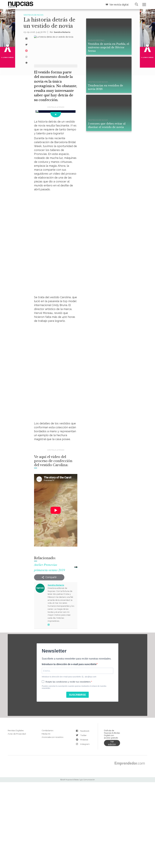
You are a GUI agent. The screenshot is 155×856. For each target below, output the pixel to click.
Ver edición (112, 708)
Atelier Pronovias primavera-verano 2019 (52, 538)
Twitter (83, 701)
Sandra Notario (60, 31)
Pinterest (84, 706)
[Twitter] (26, 43)
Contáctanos (47, 696)
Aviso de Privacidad (16, 700)
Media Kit (46, 700)
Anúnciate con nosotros (52, 703)
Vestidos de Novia (33, 15)
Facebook (84, 697)
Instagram (84, 710)
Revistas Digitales (15, 696)
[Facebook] (26, 37)
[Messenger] (26, 62)
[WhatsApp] (26, 55)
